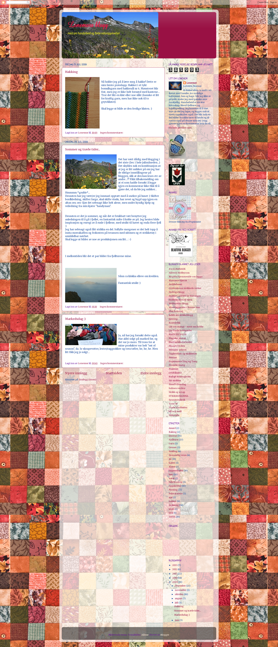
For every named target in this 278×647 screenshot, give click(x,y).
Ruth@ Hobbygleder (180, 376)
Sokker (172, 501)
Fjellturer (174, 439)
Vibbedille (174, 415)
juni (177, 620)
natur (172, 478)
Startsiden (114, 373)
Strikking (174, 505)
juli (177, 602)
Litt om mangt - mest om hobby (186, 326)
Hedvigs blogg (177, 292)
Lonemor (191, 83)
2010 (175, 578)
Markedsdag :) (75, 319)
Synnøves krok (177, 400)
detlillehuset (175, 284)
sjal (170, 497)
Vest (171, 513)
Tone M (173, 403)
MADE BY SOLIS (177, 334)
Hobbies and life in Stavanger (185, 296)
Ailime (144, 634)
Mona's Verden (177, 346)
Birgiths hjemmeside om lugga (185, 276)
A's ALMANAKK (177, 269)
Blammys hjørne (178, 280)
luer (171, 474)
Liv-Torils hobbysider (180, 330)
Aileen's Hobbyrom (179, 272)
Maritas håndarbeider (180, 342)
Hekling (173, 451)
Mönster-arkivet (177, 350)
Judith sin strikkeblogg (181, 315)
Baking (173, 432)
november (181, 590)
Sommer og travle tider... (82, 149)
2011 (175, 573)
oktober (179, 594)
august (179, 598)
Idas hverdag (176, 311)
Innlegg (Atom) (87, 379)
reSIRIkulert (175, 373)
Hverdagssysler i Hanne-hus (184, 307)
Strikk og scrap (177, 392)
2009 (175, 582)
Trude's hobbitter (178, 407)
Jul (170, 459)
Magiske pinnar (177, 338)
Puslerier (173, 369)
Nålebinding (175, 482)
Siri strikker (175, 380)
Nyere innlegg (76, 373)
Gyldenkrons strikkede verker (185, 288)
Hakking (71, 72)
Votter (172, 516)
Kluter (172, 466)
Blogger (164, 634)
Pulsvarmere (176, 493)
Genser (173, 447)
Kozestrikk (174, 322)
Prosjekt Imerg (177, 365)
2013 (175, 565)
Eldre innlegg (151, 373)
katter (172, 463)
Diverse (173, 436)
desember (180, 585)
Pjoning (173, 489)
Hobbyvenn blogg (178, 303)
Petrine (173, 357)
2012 (175, 569)
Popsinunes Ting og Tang (183, 361)
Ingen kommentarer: (112, 132)
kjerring (173, 319)
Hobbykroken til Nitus (180, 299)
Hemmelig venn (178, 455)
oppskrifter (175, 486)
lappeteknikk (176, 470)
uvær (171, 509)
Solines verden (177, 388)
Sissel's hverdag (177, 384)
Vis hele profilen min (180, 127)
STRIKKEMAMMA (178, 396)
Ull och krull (175, 411)
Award (172, 428)
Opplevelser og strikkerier (183, 353)
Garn (171, 443)
